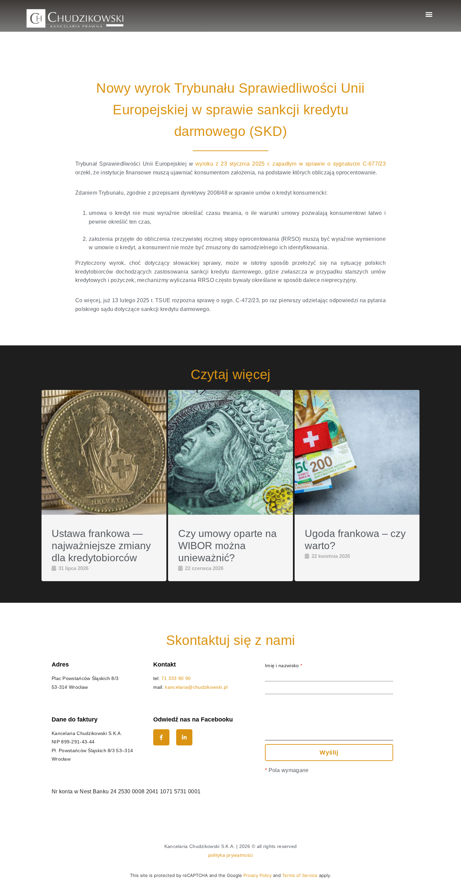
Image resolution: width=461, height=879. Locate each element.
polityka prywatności (230, 855)
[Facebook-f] (161, 737)
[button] (429, 14)
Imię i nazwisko (283, 665)
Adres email (280, 678)
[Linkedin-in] (184, 737)
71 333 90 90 (176, 678)
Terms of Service (300, 875)
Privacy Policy (257, 875)
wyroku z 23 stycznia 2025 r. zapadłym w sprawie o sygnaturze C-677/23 (290, 164)
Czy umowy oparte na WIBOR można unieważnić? (227, 545)
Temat (272, 691)
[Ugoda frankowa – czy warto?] (357, 452)
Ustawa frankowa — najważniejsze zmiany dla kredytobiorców (101, 545)
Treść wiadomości (285, 703)
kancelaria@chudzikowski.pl (196, 687)
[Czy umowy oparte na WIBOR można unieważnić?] (230, 452)
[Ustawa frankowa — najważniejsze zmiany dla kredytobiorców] (104, 452)
